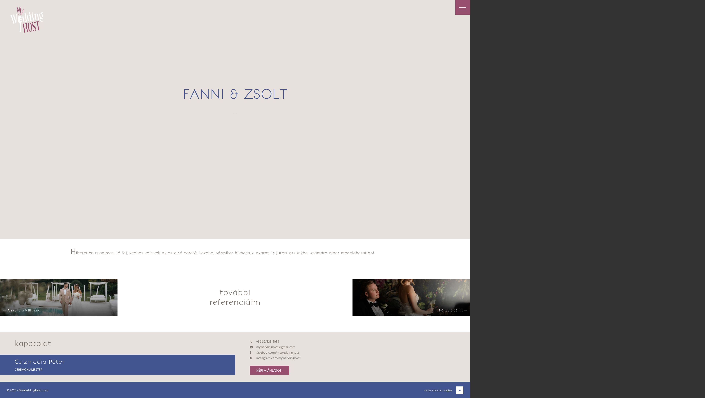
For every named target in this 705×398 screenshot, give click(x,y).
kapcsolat (33, 343)
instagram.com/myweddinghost (278, 358)
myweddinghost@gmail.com (275, 347)
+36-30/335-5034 (267, 342)
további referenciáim (235, 297)
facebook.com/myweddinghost (277, 353)
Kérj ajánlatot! (269, 370)
